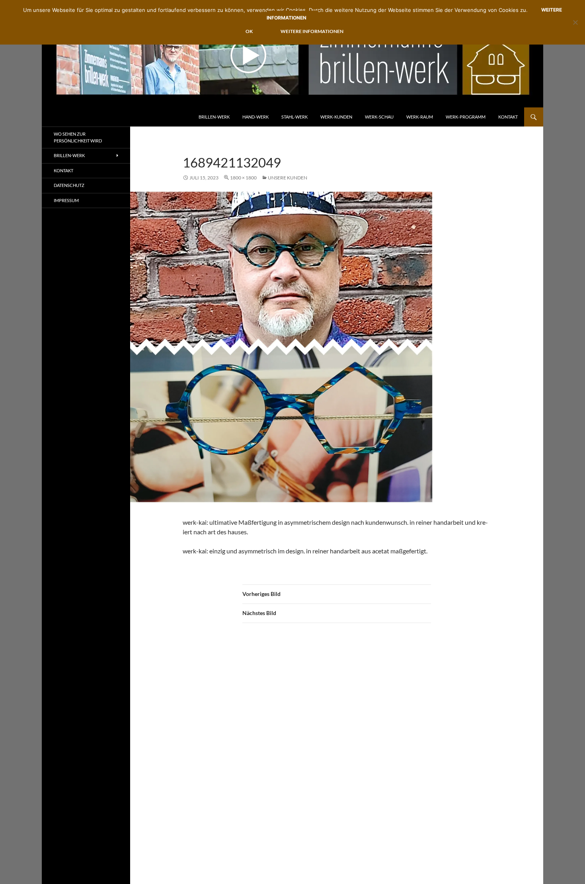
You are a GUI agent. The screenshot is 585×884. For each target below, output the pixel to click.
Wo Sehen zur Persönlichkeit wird (78, 137)
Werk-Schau (379, 116)
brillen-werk (69, 155)
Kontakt (508, 116)
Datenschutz (69, 185)
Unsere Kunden (287, 178)
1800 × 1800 (243, 178)
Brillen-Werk (214, 116)
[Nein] (575, 22)
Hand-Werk (255, 116)
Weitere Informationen (312, 31)
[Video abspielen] (248, 55)
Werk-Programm (466, 116)
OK (249, 31)
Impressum (66, 200)
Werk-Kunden (336, 116)
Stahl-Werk (294, 116)
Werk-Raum (419, 116)
